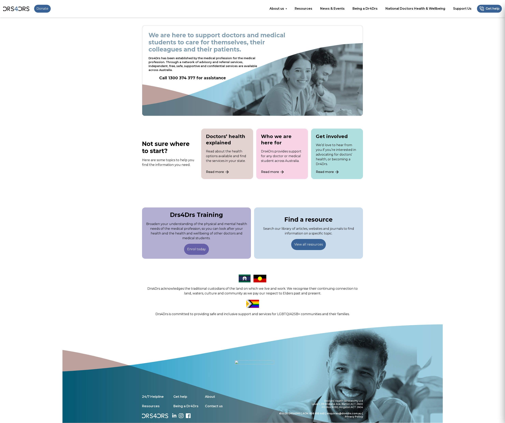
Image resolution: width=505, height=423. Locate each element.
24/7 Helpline (153, 397)
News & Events (332, 8)
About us (276, 8)
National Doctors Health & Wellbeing (415, 8)
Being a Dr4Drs (365, 8)
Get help (180, 397)
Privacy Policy (354, 416)
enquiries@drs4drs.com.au (344, 413)
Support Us (462, 8)
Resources (303, 8)
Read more (215, 172)
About (210, 397)
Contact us (214, 406)
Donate (42, 8)
